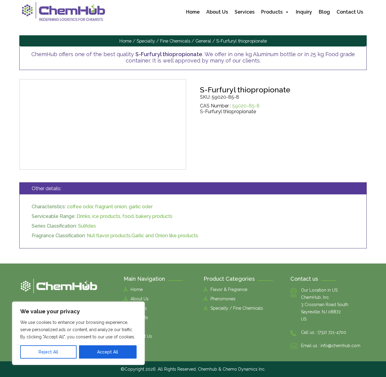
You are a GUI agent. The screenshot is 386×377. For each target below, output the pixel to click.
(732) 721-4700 (332, 332)
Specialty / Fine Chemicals (163, 40)
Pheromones (223, 298)
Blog (324, 12)
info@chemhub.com (340, 345)
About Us (217, 12)
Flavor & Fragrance (228, 289)
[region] (78, 333)
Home (193, 12)
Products (272, 12)
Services (245, 12)
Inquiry (304, 12)
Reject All (48, 352)
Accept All (107, 352)
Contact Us (350, 12)
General (203, 40)
